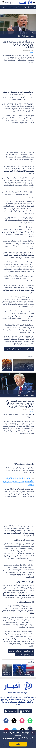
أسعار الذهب (25, 7)
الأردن (17, 7)
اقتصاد (31, 52)
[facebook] (6, 720)
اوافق (18, 744)
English (7, 2)
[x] (14, 720)
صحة (12, 7)
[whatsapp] (30, 720)
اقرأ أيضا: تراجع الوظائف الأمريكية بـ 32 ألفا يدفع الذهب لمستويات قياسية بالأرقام (18, 481)
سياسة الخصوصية (8, 738)
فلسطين (6, 7)
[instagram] (22, 720)
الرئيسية (33, 7)
